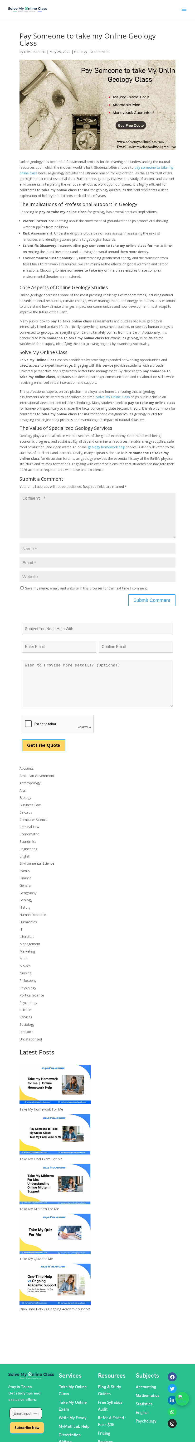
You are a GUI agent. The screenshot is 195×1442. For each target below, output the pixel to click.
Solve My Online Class (113, 397)
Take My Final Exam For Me (41, 1159)
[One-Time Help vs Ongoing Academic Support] (55, 1284)
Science (25, 1009)
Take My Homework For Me (41, 1109)
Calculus (26, 812)
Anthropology (30, 783)
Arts (23, 790)
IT (21, 929)
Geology (80, 51)
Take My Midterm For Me (39, 1209)
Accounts (27, 768)
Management (30, 944)
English (25, 856)
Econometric (29, 834)
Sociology (27, 1024)
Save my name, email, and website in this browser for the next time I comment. (86, 588)
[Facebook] (172, 1376)
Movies (25, 966)
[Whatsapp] (172, 1411)
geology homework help (106, 447)
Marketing (27, 951)
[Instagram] (172, 1423)
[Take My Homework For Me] (55, 1086)
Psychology (28, 1002)
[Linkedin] (172, 1400)
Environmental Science (37, 863)
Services (26, 1017)
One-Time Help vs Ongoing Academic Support (55, 1309)
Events (25, 870)
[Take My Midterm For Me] (55, 1185)
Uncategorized (31, 1039)
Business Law (30, 805)
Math (24, 958)
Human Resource (33, 914)
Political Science (32, 995)
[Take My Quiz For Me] (55, 1234)
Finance (25, 878)
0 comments (100, 51)
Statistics (26, 1032)
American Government (37, 775)
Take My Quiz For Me (36, 1258)
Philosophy (28, 980)
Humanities (28, 922)
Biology (25, 797)
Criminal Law (29, 826)
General (25, 885)
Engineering (28, 849)
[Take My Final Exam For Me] (55, 1135)
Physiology (28, 988)
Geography (28, 893)
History (25, 907)
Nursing (25, 973)
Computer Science (34, 819)
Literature (27, 936)
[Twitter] (172, 1388)
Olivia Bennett (35, 51)
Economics (28, 841)
